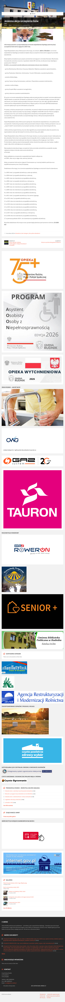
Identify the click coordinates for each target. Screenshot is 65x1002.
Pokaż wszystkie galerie (9, 816)
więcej (3, 953)
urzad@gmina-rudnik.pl (10, 983)
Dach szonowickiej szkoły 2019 (11, 887)
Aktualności (18, 233)
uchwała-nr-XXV (9, 802)
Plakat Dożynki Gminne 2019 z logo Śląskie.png (15, 883)
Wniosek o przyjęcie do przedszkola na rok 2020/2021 (18, 794)
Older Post (58, 241)
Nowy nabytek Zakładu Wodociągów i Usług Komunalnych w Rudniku (17, 244)
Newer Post (12, 241)
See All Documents (8, 805)
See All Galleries (7, 908)
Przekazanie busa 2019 (14, 902)
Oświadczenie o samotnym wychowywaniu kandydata (18, 791)
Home (5, 25)
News (10, 25)
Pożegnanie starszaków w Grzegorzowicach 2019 (21, 897)
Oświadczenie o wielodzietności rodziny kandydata (18, 796)
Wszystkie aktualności (34, 233)
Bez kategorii (25, 233)
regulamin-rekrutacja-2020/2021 (13, 799)
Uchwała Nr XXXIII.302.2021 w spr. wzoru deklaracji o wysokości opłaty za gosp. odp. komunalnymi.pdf (28, 943)
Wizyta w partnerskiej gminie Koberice (51, 242)
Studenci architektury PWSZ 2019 (16, 891)
